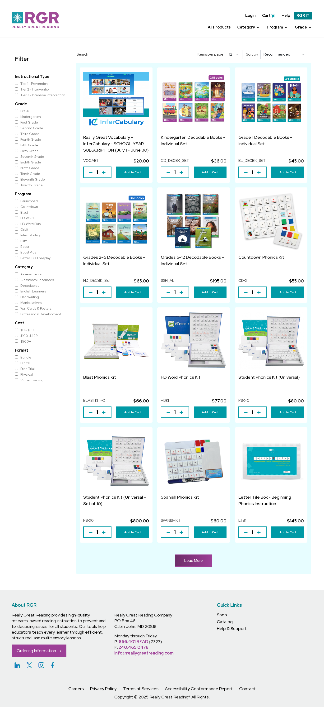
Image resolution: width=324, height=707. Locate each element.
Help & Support (232, 629)
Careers (76, 688)
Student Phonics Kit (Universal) (269, 377)
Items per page (210, 54)
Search (82, 54)
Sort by (252, 54)
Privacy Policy (103, 688)
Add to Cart (132, 172)
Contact (247, 688)
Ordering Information (37, 650)
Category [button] (246, 27)
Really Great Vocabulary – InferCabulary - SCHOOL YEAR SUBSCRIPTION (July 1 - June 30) (116, 143)
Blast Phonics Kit (99, 377)
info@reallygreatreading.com (144, 653)
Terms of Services (140, 688)
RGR (301, 15)
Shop (222, 615)
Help (286, 15)
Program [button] (275, 27)
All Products (219, 27)
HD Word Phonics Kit (180, 377)
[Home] (35, 19)
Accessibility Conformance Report (199, 688)
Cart (266, 15)
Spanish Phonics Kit (180, 497)
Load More (193, 560)
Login (250, 15)
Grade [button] (301, 27)
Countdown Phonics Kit (261, 257)
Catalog (225, 622)
